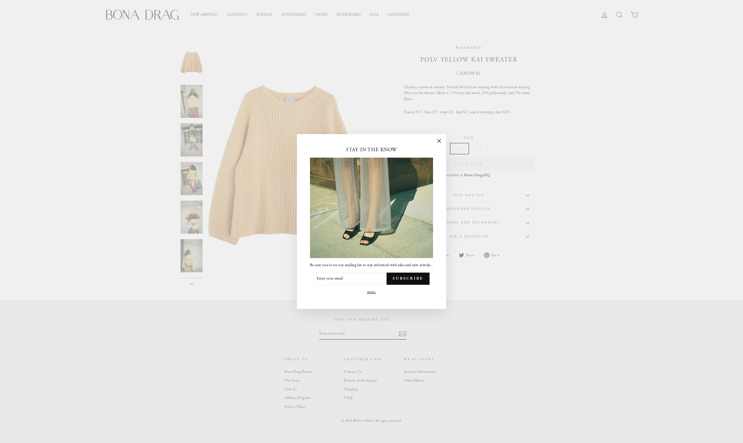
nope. (371, 292)
